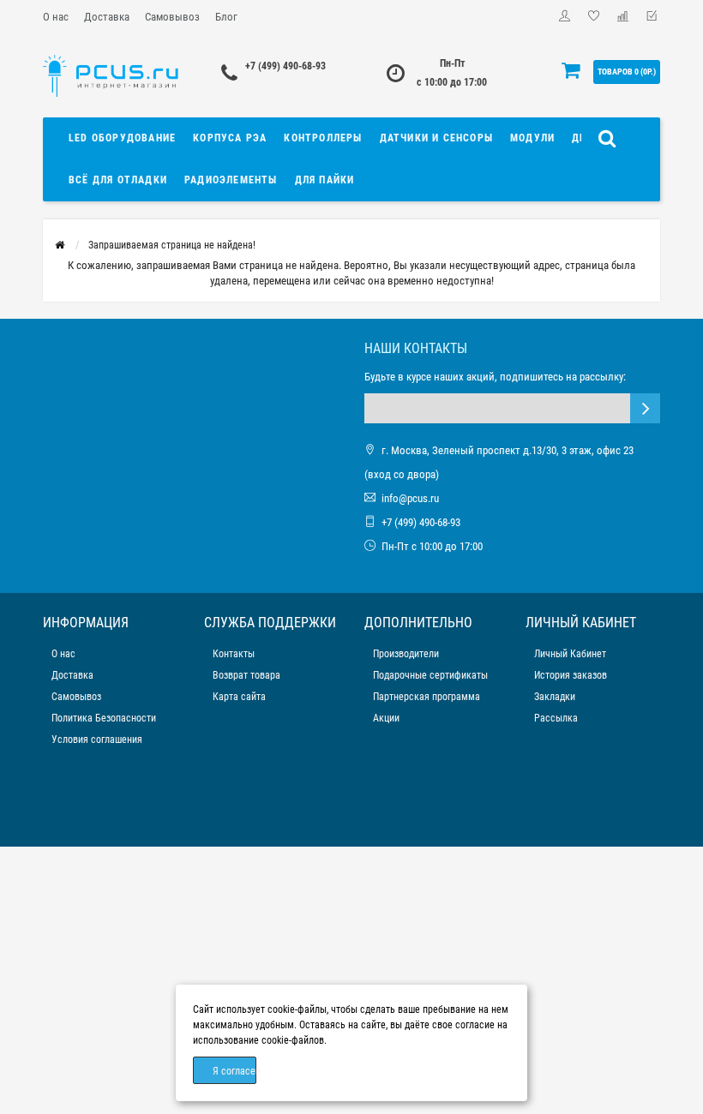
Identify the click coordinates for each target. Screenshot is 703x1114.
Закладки (554, 697)
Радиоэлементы (231, 180)
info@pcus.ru (410, 498)
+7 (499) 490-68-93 (285, 66)
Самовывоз (172, 16)
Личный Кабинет (570, 654)
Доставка (106, 16)
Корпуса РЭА (230, 138)
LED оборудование (122, 138)
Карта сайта (239, 697)
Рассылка (556, 718)
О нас (56, 16)
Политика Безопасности (103, 718)
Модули (532, 138)
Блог (226, 16)
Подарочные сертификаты (430, 675)
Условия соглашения (96, 740)
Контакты (234, 654)
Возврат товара (246, 675)
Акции (386, 718)
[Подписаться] (645, 408)
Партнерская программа (426, 697)
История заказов (570, 675)
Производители (406, 654)
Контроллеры (323, 138)
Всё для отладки (118, 180)
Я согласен (234, 1071)
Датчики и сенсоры (436, 138)
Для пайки (325, 180)
